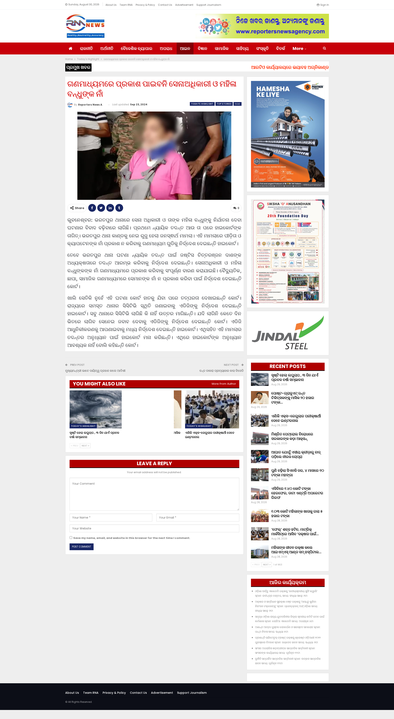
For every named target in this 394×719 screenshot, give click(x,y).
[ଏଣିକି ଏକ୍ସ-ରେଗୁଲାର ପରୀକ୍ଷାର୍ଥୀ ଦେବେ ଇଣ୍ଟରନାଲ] (212, 409)
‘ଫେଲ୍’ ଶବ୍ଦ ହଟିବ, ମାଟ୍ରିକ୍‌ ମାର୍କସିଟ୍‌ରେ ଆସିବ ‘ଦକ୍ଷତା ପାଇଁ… (295, 531)
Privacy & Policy (145, 5)
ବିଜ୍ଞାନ (202, 48)
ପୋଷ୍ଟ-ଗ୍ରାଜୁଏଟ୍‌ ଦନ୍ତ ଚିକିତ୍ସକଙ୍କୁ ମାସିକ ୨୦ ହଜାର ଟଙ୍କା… (292, 398)
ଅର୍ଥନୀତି (106, 48)
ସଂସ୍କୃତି (262, 48)
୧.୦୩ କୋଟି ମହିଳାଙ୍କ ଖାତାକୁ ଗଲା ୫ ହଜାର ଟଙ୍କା (297, 513)
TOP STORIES (224, 103)
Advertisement (184, 5)
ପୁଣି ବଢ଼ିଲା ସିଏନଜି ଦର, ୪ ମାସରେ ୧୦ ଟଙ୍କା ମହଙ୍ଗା (297, 472)
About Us (111, 5)
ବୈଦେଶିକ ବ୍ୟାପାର (136, 48)
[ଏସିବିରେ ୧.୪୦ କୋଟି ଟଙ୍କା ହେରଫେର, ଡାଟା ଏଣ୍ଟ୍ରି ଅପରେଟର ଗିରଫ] (260, 492)
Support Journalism (208, 5)
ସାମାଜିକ (222, 48)
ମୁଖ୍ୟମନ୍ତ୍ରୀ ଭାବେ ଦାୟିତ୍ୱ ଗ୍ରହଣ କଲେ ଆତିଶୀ (95, 370)
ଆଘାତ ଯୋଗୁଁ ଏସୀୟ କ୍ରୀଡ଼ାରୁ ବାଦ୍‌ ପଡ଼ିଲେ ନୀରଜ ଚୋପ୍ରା (296, 454)
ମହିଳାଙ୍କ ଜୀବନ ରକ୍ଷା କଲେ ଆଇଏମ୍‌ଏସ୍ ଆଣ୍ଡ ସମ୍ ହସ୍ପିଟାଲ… (296, 549)
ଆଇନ (185, 48)
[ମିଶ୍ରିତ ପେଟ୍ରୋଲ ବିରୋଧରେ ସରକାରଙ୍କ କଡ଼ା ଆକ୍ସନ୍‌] (260, 438)
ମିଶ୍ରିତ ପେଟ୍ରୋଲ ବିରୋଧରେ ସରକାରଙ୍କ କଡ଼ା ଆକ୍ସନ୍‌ (292, 436)
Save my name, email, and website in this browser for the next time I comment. (131, 538)
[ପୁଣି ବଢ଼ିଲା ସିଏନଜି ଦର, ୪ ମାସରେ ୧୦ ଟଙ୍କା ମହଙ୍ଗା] (260, 474)
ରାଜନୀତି (86, 48)
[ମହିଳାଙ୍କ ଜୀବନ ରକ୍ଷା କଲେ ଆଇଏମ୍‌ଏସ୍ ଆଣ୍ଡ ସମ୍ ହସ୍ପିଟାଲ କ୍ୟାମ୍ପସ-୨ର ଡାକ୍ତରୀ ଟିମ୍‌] (260, 551)
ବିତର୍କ (280, 48)
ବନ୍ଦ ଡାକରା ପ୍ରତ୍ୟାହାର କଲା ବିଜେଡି (221, 370)
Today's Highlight (202, 103)
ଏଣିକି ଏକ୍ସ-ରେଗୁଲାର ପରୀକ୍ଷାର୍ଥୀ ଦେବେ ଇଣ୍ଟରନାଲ (296, 418)
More (298, 48)
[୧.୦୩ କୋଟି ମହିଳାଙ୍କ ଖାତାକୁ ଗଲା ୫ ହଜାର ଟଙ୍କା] (260, 515)
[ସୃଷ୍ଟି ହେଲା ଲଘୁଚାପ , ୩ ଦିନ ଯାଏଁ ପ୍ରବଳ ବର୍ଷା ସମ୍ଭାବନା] (97, 409)
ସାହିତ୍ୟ (242, 48)
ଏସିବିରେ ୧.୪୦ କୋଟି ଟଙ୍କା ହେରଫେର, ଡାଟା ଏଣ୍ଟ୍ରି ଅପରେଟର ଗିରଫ (297, 493)
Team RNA (126, 5)
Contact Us (165, 5)
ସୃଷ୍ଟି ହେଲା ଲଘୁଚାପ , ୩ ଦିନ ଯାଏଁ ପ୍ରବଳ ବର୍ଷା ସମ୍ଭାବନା (294, 377)
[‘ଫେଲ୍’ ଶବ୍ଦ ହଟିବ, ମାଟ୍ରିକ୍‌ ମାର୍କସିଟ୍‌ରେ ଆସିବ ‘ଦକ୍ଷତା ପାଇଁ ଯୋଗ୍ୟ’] (260, 533)
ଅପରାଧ (166, 48)
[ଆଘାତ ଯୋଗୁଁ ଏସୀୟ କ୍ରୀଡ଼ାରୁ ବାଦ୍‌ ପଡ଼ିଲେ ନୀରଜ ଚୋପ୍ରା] (260, 456)
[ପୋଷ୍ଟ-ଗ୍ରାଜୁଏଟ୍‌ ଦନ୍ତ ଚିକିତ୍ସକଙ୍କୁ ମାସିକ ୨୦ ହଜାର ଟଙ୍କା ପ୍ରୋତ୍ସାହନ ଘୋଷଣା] (154, 409)
